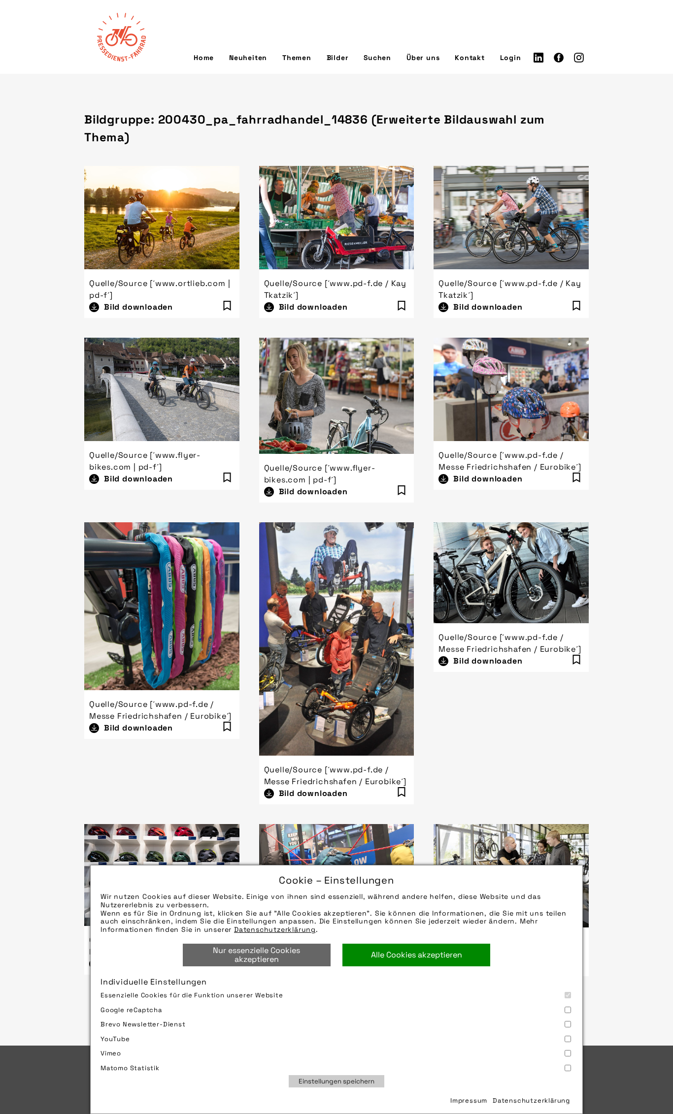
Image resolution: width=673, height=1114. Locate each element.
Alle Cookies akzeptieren (416, 955)
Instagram (579, 58)
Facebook (559, 58)
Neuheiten (248, 57)
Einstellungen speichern (336, 1081)
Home (204, 57)
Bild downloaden (138, 307)
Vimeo (111, 1053)
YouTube (115, 1039)
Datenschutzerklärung (275, 929)
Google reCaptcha (131, 1010)
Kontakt (470, 57)
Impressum (468, 1100)
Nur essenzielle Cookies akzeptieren (256, 954)
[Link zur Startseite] (121, 37)
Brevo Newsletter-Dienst (143, 1024)
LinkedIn (538, 58)
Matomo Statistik (130, 1068)
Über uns (422, 57)
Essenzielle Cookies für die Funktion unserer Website (192, 995)
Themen (296, 57)
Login (510, 57)
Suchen (377, 57)
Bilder (338, 57)
